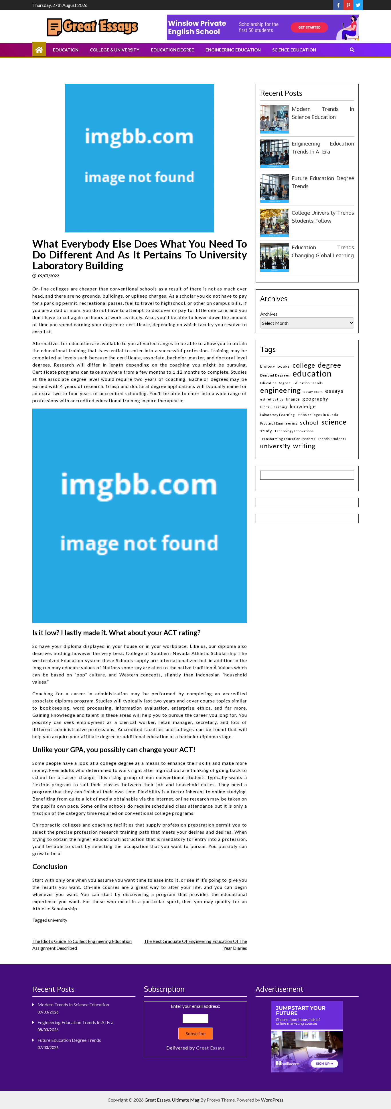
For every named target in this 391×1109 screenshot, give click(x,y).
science (334, 421)
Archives (268, 313)
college (304, 365)
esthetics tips (271, 399)
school (309, 422)
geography (315, 399)
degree (329, 365)
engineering (280, 390)
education (312, 373)
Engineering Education (233, 49)
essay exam (313, 391)
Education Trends (308, 383)
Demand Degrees (275, 375)
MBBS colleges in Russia (317, 415)
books (284, 366)
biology (267, 366)
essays (334, 390)
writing (304, 445)
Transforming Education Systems (287, 439)
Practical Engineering (278, 423)
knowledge (303, 406)
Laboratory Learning (277, 415)
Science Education (294, 49)
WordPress (272, 1099)
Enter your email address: (195, 1026)
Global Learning (273, 407)
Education (65, 49)
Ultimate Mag (186, 1099)
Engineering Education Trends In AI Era (75, 1022)
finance (293, 399)
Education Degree (172, 49)
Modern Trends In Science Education (73, 1004)
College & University (114, 49)
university (57, 920)
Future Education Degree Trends (69, 1040)
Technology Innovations (294, 431)
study (266, 430)
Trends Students (332, 439)
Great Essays (210, 1047)
